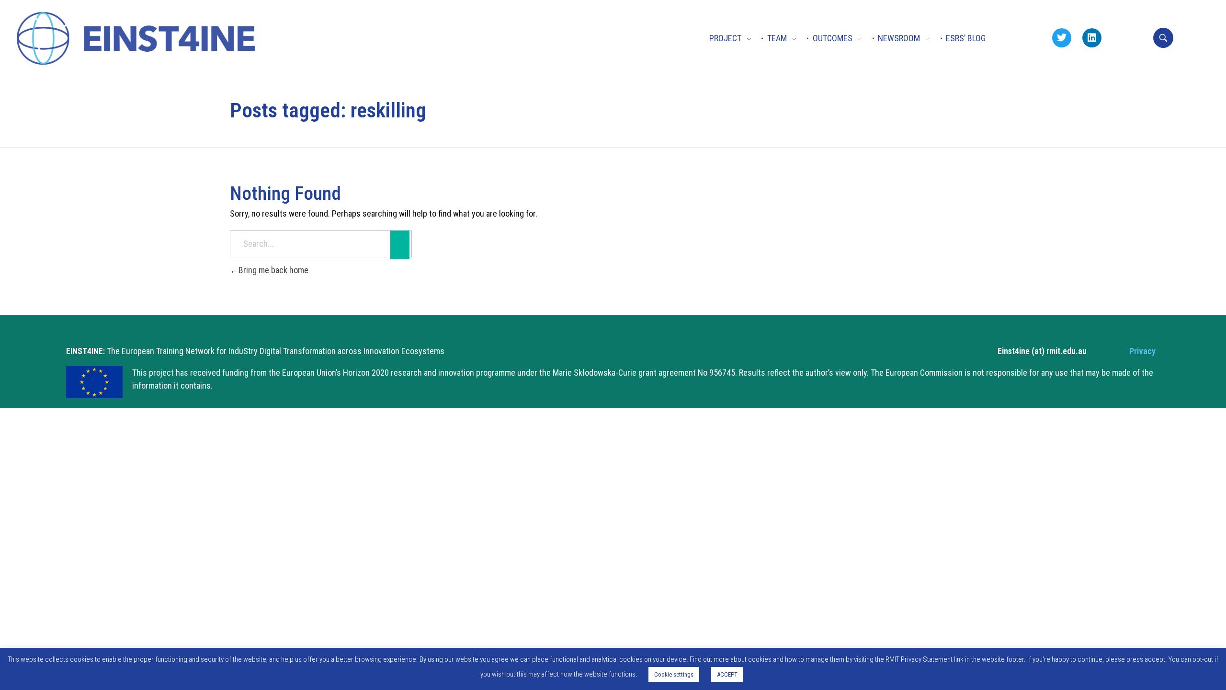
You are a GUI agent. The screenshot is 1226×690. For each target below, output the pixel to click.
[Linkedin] (1091, 37)
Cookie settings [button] (673, 674)
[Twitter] (1061, 37)
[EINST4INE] (137, 40)
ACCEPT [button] (727, 674)
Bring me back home (273, 270)
